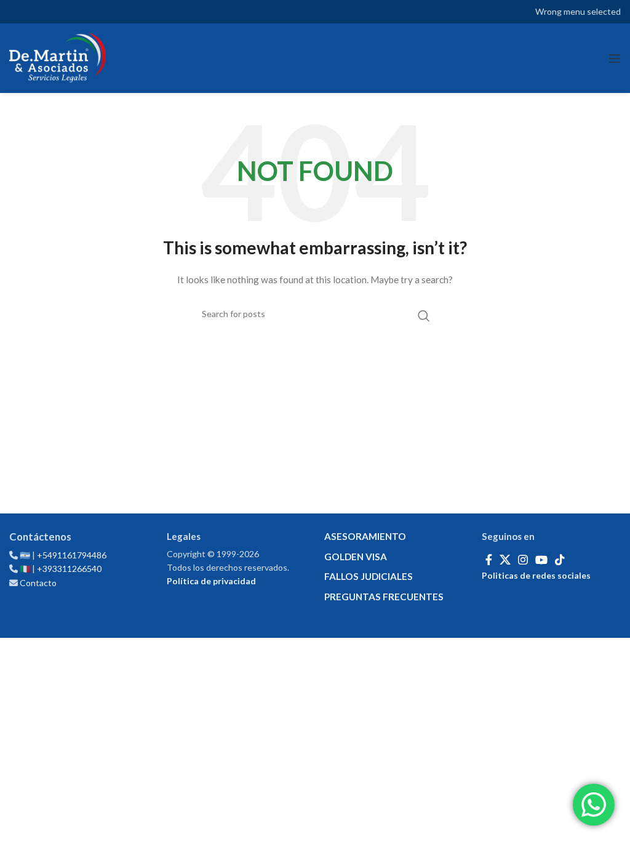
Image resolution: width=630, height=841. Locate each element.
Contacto (38, 582)
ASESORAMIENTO (365, 536)
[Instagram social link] (523, 559)
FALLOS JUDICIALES (368, 576)
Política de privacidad (211, 581)
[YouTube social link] (541, 559)
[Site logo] (57, 58)
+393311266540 (69, 568)
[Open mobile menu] (614, 58)
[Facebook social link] (489, 559)
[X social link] (505, 559)
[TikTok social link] (559, 559)
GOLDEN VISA (355, 556)
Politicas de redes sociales (536, 575)
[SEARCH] (424, 316)
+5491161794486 (71, 555)
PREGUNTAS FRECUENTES (384, 596)
